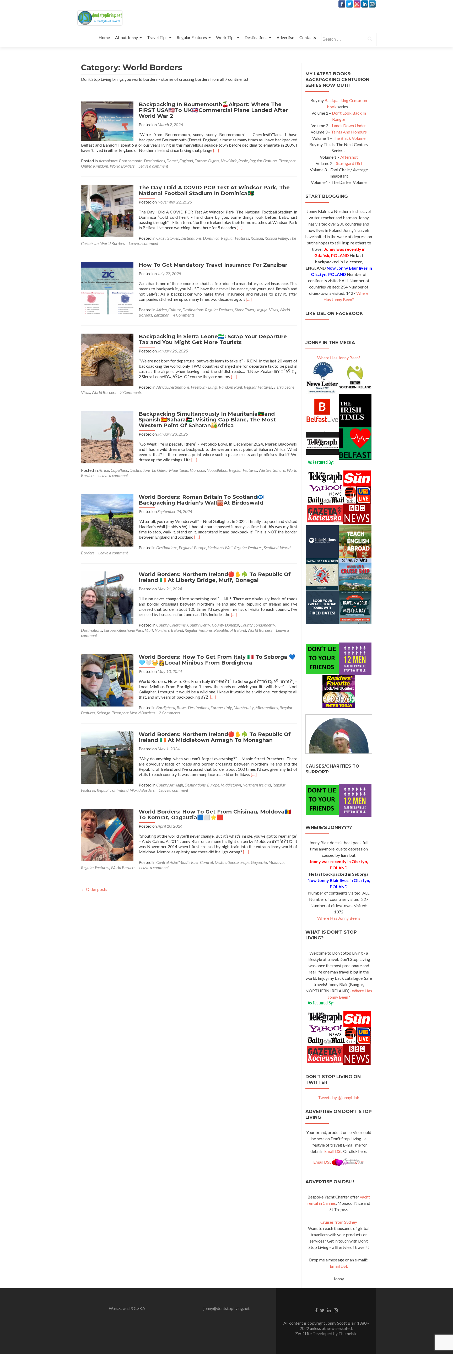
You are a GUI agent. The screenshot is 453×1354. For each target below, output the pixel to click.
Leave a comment (153, 165)
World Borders (122, 165)
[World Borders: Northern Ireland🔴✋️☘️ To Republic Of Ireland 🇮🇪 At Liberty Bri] (107, 597)
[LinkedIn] (364, 4)
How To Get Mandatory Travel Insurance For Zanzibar (213, 265)
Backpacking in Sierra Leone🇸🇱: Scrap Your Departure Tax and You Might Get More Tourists (213, 339)
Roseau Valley (276, 238)
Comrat (206, 862)
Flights (213, 160)
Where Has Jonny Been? (338, 357)
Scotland (271, 547)
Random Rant (230, 386)
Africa (161, 309)
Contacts (307, 37)
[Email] (372, 4)
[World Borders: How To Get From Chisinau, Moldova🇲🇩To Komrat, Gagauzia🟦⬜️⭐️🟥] (107, 834)
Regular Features (192, 37)
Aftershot (349, 156)
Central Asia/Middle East (177, 862)
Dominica (211, 238)
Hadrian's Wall (220, 547)
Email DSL (333, 1151)
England (186, 160)
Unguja (261, 309)
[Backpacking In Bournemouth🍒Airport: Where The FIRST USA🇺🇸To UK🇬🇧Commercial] (107, 120)
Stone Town (244, 309)
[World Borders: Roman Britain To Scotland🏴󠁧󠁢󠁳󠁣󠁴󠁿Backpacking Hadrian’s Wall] (107, 519)
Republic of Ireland (230, 630)
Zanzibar (161, 314)
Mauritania (178, 470)
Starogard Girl (349, 163)
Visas (273, 309)
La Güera (160, 470)
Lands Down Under (349, 125)
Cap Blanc (119, 470)
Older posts (94, 889)
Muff (149, 630)
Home (104, 37)
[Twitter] (349, 4)
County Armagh (169, 784)
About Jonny (126, 37)
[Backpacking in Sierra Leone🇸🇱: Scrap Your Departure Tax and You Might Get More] (107, 359)
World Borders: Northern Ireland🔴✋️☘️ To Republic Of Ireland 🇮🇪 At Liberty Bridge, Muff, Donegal (215, 577)
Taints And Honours (349, 131)
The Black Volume (349, 138)
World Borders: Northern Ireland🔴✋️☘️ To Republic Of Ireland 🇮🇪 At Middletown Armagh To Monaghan (215, 737)
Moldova (276, 862)
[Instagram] (357, 4)
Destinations (256, 37)
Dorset (172, 160)
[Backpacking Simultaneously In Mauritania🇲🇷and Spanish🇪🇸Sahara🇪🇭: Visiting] (107, 436)
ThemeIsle (347, 1333)
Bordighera (165, 707)
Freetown (199, 386)
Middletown (231, 784)
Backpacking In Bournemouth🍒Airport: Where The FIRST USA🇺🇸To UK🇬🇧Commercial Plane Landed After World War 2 (213, 110)
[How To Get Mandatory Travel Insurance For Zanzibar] (107, 287)
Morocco (197, 470)
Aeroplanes (108, 160)
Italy (228, 707)
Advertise (285, 37)
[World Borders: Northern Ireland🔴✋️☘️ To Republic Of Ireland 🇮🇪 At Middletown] (107, 756)
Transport (287, 160)
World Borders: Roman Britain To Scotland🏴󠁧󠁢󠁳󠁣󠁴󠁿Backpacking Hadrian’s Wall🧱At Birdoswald (201, 500)
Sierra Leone (283, 386)
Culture (174, 309)
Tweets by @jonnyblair (338, 1097)
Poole (243, 160)
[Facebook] (342, 4)
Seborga (103, 712)
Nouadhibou (217, 470)
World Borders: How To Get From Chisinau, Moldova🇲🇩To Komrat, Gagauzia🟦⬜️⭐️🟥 (215, 815)
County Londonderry (257, 624)
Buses (181, 707)
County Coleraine (171, 624)
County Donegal (225, 624)
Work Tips (225, 37)
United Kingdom (94, 165)
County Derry (198, 624)
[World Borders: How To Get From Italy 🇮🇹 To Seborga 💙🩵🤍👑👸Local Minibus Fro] (107, 679)
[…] (216, 150)
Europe (201, 160)
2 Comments (131, 392)
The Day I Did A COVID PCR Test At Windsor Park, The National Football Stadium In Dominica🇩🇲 (214, 190)
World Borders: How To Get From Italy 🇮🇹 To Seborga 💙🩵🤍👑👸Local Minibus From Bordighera (217, 660)
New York (229, 160)
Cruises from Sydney (338, 1221)
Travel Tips (157, 37)
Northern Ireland (169, 630)
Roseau (257, 238)
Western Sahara (271, 470)
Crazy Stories (167, 238)
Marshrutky (244, 707)
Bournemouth (130, 160)
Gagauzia (259, 862)
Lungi (212, 386)
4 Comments (183, 314)
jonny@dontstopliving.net (226, 1308)
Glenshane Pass (130, 630)
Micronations (266, 707)
